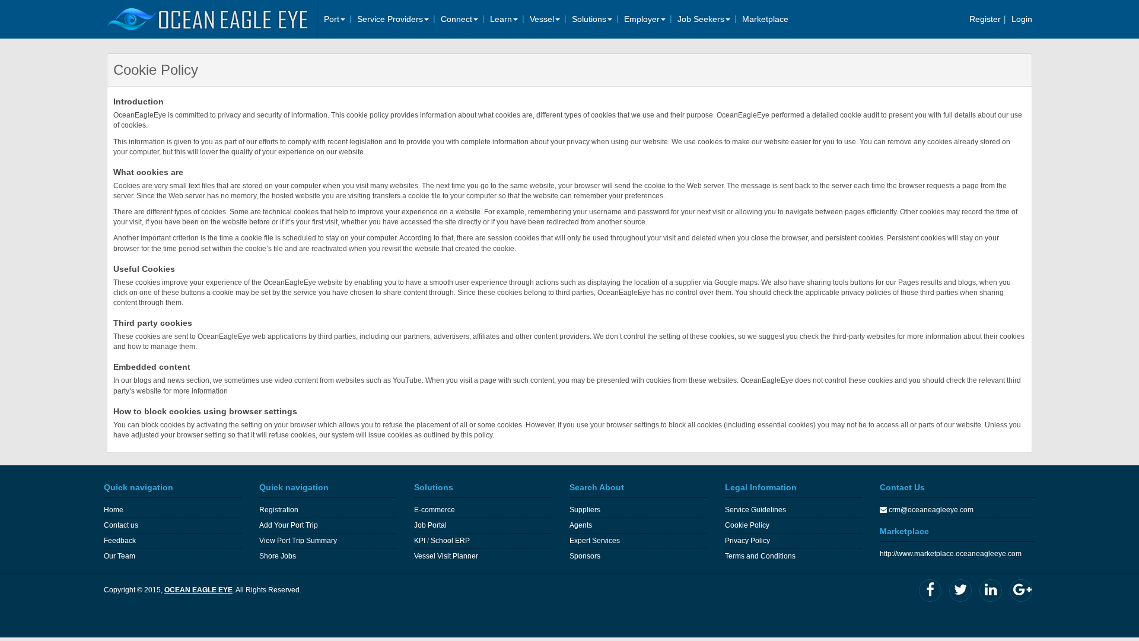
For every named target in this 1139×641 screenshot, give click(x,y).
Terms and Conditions (760, 556)
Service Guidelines (755, 510)
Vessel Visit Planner (446, 556)
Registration (278, 510)
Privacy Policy (747, 541)
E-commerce (434, 510)
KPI (419, 541)
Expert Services (595, 541)
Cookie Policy (747, 525)
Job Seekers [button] (700, 19)
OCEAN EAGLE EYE (198, 590)
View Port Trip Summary (298, 541)
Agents (581, 525)
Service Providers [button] (390, 19)
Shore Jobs (277, 556)
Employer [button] (642, 19)
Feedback (120, 541)
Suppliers (585, 510)
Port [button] (331, 19)
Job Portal (430, 525)
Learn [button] (501, 19)
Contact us (121, 525)
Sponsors (585, 556)
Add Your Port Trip (288, 525)
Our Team (119, 556)
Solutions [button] (589, 19)
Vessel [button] (542, 19)
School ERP (450, 541)
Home (113, 510)
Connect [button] (456, 19)
